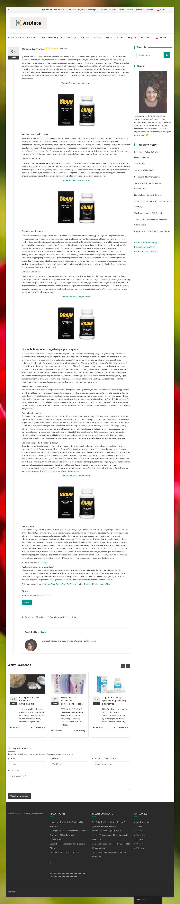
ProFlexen (71, 584)
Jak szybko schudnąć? (144, 170)
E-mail (54, 758)
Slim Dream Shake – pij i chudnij (148, 213)
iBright (95, 584)
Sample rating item (31, 595)
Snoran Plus (104, 584)
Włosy (130, 9)
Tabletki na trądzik (76, 9)
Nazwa (12, 758)
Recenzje (92, 9)
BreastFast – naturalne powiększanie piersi (72, 700)
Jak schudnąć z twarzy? (110, 830)
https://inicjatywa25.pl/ (144, 247)
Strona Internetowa (104, 758)
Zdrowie (103, 9)
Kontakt (149, 9)
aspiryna (44, 562)
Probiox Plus (139, 163)
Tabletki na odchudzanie (53, 9)
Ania (74, 617)
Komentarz (14, 770)
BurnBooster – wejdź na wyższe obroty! (152, 231)
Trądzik (139, 9)
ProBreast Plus (48, 584)
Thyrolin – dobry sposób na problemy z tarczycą (114, 700)
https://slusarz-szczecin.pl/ (146, 251)
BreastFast (61, 584)
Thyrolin (87, 584)
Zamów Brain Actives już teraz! (75, 83)
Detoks (113, 9)
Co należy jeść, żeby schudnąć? (64, 852)
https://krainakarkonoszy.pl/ (146, 242)
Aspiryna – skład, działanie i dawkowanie (29, 700)
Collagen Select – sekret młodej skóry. (68, 830)
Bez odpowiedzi (57, 617)
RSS (51, 863)
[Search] (167, 55)
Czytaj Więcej (37, 727)
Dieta (121, 9)
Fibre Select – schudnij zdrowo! (148, 195)
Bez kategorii (142, 822)
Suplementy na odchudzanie (147, 177)
